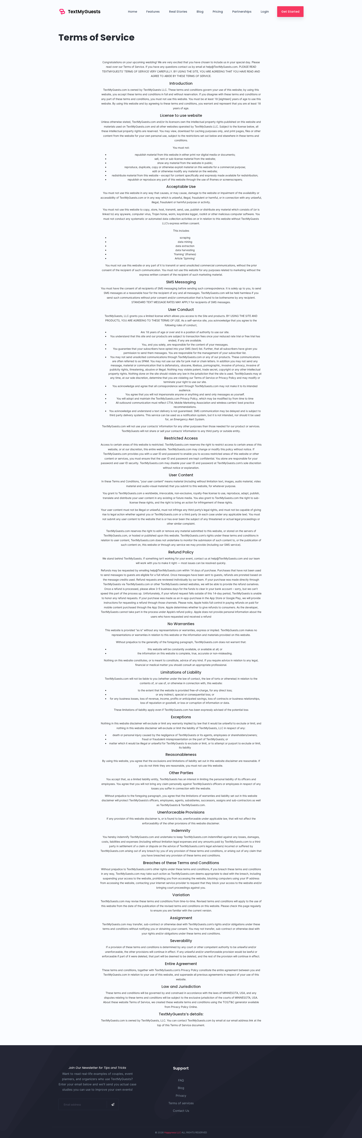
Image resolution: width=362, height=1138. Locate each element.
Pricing (218, 11)
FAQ (181, 1080)
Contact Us (181, 1111)
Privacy (181, 1095)
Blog (200, 11)
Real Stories (178, 11)
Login (265, 11)
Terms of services (181, 1103)
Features (153, 11)
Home (132, 11)
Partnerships (242, 11)
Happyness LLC (172, 1132)
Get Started (290, 11)
